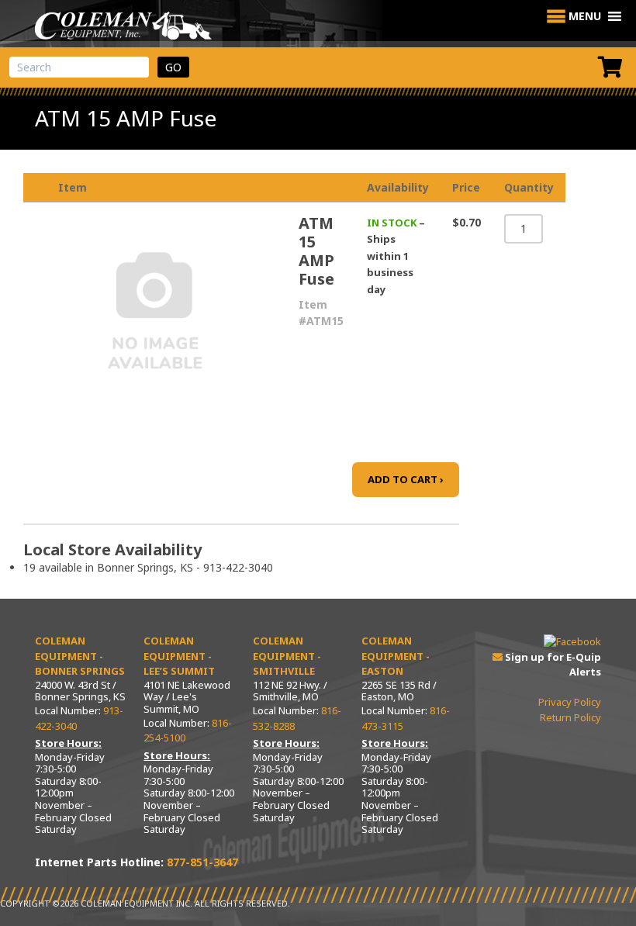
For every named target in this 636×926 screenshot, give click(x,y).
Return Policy (570, 717)
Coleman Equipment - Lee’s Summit (179, 656)
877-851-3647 (202, 862)
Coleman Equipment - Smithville (287, 656)
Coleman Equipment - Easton (395, 656)
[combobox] (79, 67)
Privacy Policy (569, 702)
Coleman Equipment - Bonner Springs (80, 656)
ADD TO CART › (406, 479)
